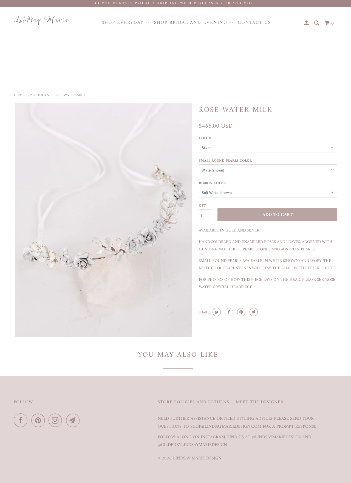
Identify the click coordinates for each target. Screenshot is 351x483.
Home (19, 95)
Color (205, 138)
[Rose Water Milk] (103, 220)
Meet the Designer (260, 402)
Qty (202, 205)
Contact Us (254, 23)
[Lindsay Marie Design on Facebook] (22, 420)
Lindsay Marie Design (197, 458)
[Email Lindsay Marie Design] (74, 420)
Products (39, 95)
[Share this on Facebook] (228, 312)
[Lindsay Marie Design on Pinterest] (39, 420)
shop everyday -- (126, 23)
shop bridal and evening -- (194, 23)
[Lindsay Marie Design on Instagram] (57, 420)
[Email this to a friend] (253, 312)
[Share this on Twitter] (216, 312)
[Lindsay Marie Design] (42, 20)
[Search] (317, 23)
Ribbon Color (212, 183)
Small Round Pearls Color (225, 161)
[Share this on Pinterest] (240, 312)
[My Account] (307, 23)
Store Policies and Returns (193, 402)
